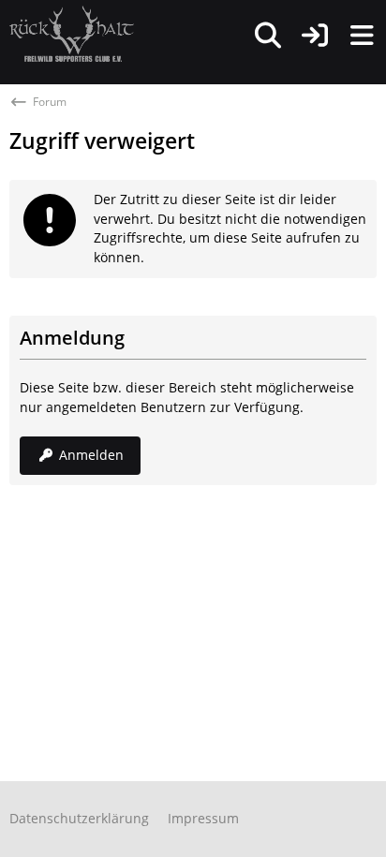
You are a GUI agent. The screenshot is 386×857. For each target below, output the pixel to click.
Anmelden (91, 455)
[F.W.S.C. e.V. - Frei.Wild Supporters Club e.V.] (72, 33)
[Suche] (268, 35)
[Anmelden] (315, 35)
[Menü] (361, 35)
